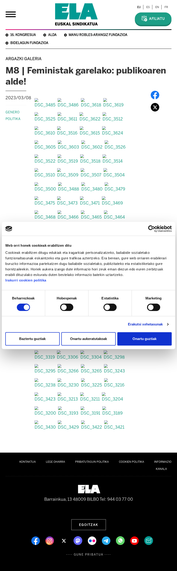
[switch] (66, 307)
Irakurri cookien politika (25, 280)
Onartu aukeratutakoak (88, 339)
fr (166, 7)
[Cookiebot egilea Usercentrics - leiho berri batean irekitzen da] (151, 228)
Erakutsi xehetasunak (145, 324)
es (148, 7)
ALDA (52, 35)
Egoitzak (88, 525)
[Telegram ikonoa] (107, 540)
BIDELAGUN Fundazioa (29, 43)
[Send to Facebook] (155, 94)
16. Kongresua (23, 35)
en (157, 7)
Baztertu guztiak (32, 339)
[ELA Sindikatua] (76, 14)
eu (139, 7)
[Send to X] (155, 107)
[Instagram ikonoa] (50, 540)
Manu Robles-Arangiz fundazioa (98, 35)
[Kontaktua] (148, 540)
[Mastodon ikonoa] (78, 540)
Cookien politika (131, 461)
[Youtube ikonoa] (135, 540)
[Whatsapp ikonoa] (121, 540)
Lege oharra (55, 461)
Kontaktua (27, 461)
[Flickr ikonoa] (93, 540)
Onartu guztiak (144, 339)
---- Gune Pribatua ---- (88, 554)
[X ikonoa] (64, 540)
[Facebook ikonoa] (36, 540)
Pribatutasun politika (92, 461)
